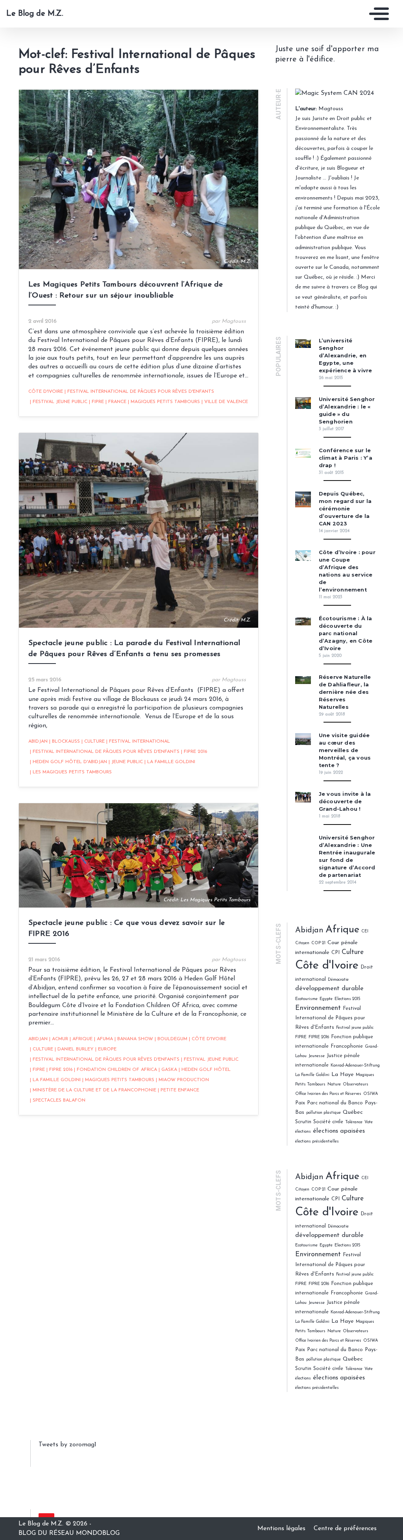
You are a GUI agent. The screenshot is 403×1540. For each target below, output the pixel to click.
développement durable (329, 988)
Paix (300, 1103)
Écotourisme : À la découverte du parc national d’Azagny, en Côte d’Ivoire (345, 633)
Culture (93, 741)
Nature (334, 1084)
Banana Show (134, 1039)
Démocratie (338, 980)
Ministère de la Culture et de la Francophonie (93, 1090)
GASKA (168, 1069)
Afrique (81, 1039)
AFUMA (103, 1039)
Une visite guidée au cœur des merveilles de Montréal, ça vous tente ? (345, 750)
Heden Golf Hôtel (205, 1069)
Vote (368, 1122)
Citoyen (302, 943)
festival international (138, 741)
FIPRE (96, 401)
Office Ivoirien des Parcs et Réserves (328, 1094)
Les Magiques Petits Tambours (71, 772)
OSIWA (370, 1094)
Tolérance (353, 1122)
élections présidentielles (317, 1141)
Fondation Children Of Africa (115, 1069)
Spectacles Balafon (57, 1100)
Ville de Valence (225, 401)
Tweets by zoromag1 (67, 1445)
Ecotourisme (306, 999)
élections (303, 1132)
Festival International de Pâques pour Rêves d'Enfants (139, 391)
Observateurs (355, 1084)
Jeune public (126, 762)
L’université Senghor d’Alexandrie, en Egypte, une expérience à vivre (345, 355)
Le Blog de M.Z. (34, 14)
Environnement (318, 1008)
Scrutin (303, 1121)
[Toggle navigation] (377, 14)
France (115, 401)
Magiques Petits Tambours (164, 401)
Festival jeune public (58, 401)
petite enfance (178, 1090)
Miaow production (182, 1080)
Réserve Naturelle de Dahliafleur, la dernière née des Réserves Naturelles (345, 692)
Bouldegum (171, 1039)
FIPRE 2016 (194, 751)
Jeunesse (317, 1056)
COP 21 (318, 943)
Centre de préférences (345, 1528)
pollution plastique (323, 1113)
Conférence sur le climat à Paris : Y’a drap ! (345, 457)
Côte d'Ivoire (45, 391)
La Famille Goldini (169, 762)
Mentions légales (282, 1528)
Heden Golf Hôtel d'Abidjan (68, 762)
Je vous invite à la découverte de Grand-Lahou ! (345, 801)
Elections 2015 (347, 999)
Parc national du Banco (335, 1103)
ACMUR (58, 1039)
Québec (353, 1112)
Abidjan (38, 741)
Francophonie (347, 1046)
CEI (364, 931)
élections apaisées (339, 1131)
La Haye (342, 1075)
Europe (105, 1049)
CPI (335, 952)
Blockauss (64, 741)
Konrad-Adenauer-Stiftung (355, 1065)
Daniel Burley (74, 1049)
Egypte (326, 999)
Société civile (328, 1121)
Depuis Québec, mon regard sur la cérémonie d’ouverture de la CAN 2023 (345, 509)
